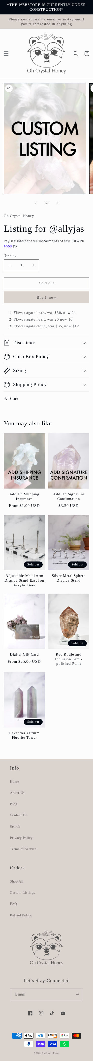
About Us (17, 793)
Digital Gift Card (24, 654)
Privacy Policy (21, 838)
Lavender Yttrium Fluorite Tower (24, 735)
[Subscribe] (77, 994)
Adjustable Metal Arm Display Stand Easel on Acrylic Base (24, 580)
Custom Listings (22, 892)
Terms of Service (23, 849)
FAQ (13, 904)
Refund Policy (21, 915)
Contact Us (18, 815)
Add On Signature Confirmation (68, 496)
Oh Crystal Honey (50, 1053)
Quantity (10, 255)
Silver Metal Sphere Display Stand (69, 578)
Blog (13, 804)
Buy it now (46, 297)
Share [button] (13, 398)
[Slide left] (35, 203)
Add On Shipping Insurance (24, 496)
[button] (6, 53)
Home (14, 781)
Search (15, 827)
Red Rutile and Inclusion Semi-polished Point (68, 659)
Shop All (17, 881)
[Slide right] (57, 203)
